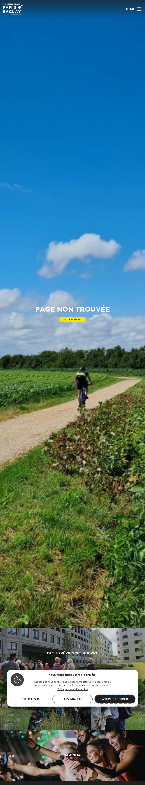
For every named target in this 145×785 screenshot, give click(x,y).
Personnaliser (72, 699)
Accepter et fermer (115, 699)
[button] (72, 319)
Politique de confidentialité (72, 689)
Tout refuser (30, 699)
